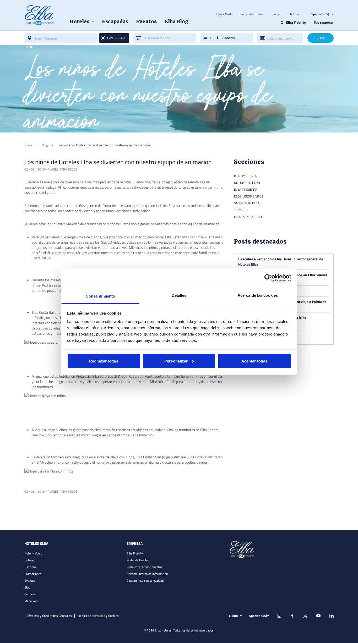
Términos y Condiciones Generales (49, 616)
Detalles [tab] (179, 295)
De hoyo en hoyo (247, 182)
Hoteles (29, 560)
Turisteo (241, 209)
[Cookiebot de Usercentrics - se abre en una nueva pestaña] (268, 278)
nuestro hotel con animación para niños (133, 237)
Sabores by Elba (246, 203)
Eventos (29, 580)
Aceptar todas (254, 361)
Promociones (32, 573)
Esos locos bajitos (248, 196)
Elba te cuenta (245, 189)
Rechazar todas (103, 361)
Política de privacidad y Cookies (98, 616)
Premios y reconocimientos (144, 566)
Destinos (30, 566)
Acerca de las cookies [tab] (257, 295)
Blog (27, 587)
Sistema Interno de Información (147, 573)
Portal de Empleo (251, 14)
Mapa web (31, 600)
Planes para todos (62, 169)
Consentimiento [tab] (100, 296)
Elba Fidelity (135, 553)
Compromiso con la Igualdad (145, 580)
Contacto (276, 14)
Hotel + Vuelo (223, 14)
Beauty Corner (245, 175)
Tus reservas (324, 22)
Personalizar (176, 361)
